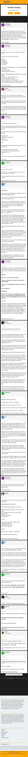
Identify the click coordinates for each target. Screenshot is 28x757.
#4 (26, 121)
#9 (26, 397)
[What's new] (24, 2)
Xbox (2, 736)
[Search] (26, 2)
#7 (26, 265)
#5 (26, 167)
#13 (26, 546)
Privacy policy (10, 748)
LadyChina (4, 21)
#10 (26, 421)
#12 (26, 497)
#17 (26, 636)
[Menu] (1, 2)
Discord (3, 735)
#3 (26, 93)
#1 (26, 28)
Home (18, 748)
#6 (26, 188)
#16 (26, 611)
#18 (26, 656)
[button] (1, 747)
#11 (26, 482)
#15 (26, 601)
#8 (26, 326)
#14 (26, 578)
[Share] (24, 29)
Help (15, 748)
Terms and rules (4, 748)
